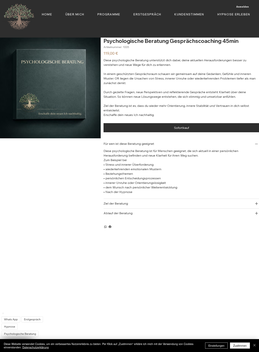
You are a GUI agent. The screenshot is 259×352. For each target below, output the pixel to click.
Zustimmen (240, 345)
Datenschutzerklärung (35, 347)
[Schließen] (254, 345)
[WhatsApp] (105, 227)
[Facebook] (110, 227)
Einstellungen (216, 345)
